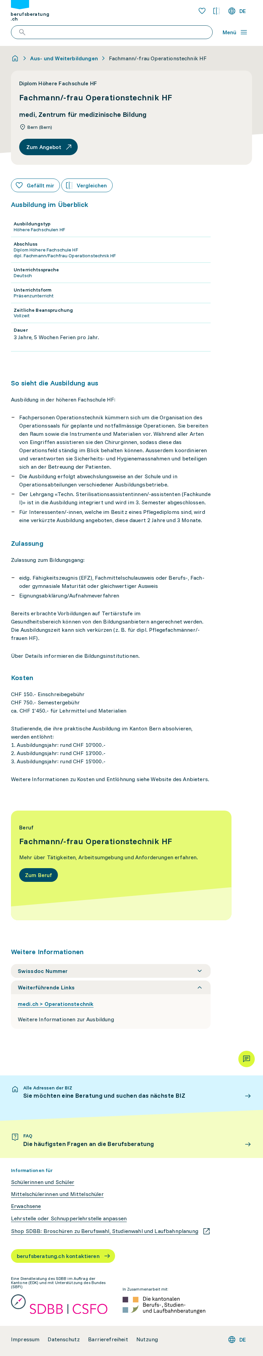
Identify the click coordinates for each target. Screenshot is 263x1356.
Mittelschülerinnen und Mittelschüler (57, 1194)
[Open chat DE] (246, 1059)
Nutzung (147, 1339)
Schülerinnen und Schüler (42, 1182)
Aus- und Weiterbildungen (64, 58)
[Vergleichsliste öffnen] (216, 11)
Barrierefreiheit (108, 1339)
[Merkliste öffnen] (202, 11)
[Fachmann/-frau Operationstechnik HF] (121, 865)
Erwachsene (26, 1206)
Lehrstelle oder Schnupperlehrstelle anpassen (69, 1218)
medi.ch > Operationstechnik (55, 1003)
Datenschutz (64, 1339)
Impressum (25, 1339)
